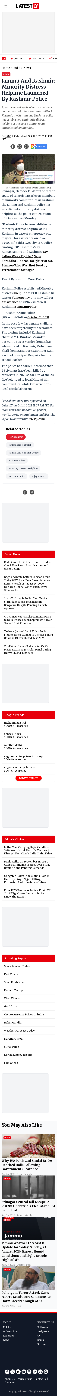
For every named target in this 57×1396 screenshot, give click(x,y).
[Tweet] (32, 492)
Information (10, 1331)
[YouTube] (23, 1371)
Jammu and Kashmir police (23, 452)
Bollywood (43, 1327)
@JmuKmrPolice (25, 306)
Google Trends (14, 714)
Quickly (18, 58)
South (40, 1340)
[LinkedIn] (34, 1371)
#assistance (10, 302)
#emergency (20, 297)
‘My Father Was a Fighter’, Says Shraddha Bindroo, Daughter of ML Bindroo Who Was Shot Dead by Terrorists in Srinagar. (27, 261)
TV (39, 1335)
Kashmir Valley (17, 460)
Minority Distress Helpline (23, 468)
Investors (10, 1382)
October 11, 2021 (38, 317)
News (6, 1340)
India (7, 1322)
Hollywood (43, 1331)
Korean (41, 1344)
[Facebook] (7, 1371)
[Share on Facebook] (25, 492)
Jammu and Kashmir (20, 444)
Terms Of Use (24, 1379)
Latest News (12, 554)
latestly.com (36, 419)
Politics (7, 1327)
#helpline (20, 293)
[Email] (46, 1371)
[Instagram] (29, 1371)
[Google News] (40, 1371)
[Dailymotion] (18, 1371)
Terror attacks (17, 476)
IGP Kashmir (16, 437)
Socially (38, 58)
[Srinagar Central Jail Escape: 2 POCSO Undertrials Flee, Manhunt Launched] (28, 1198)
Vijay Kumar (39, 476)
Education (8, 1335)
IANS (8, 136)
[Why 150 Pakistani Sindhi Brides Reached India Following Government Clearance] (28, 1157)
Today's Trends (28, 778)
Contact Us (40, 1379)
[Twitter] (12, 1371)
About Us (10, 1379)
